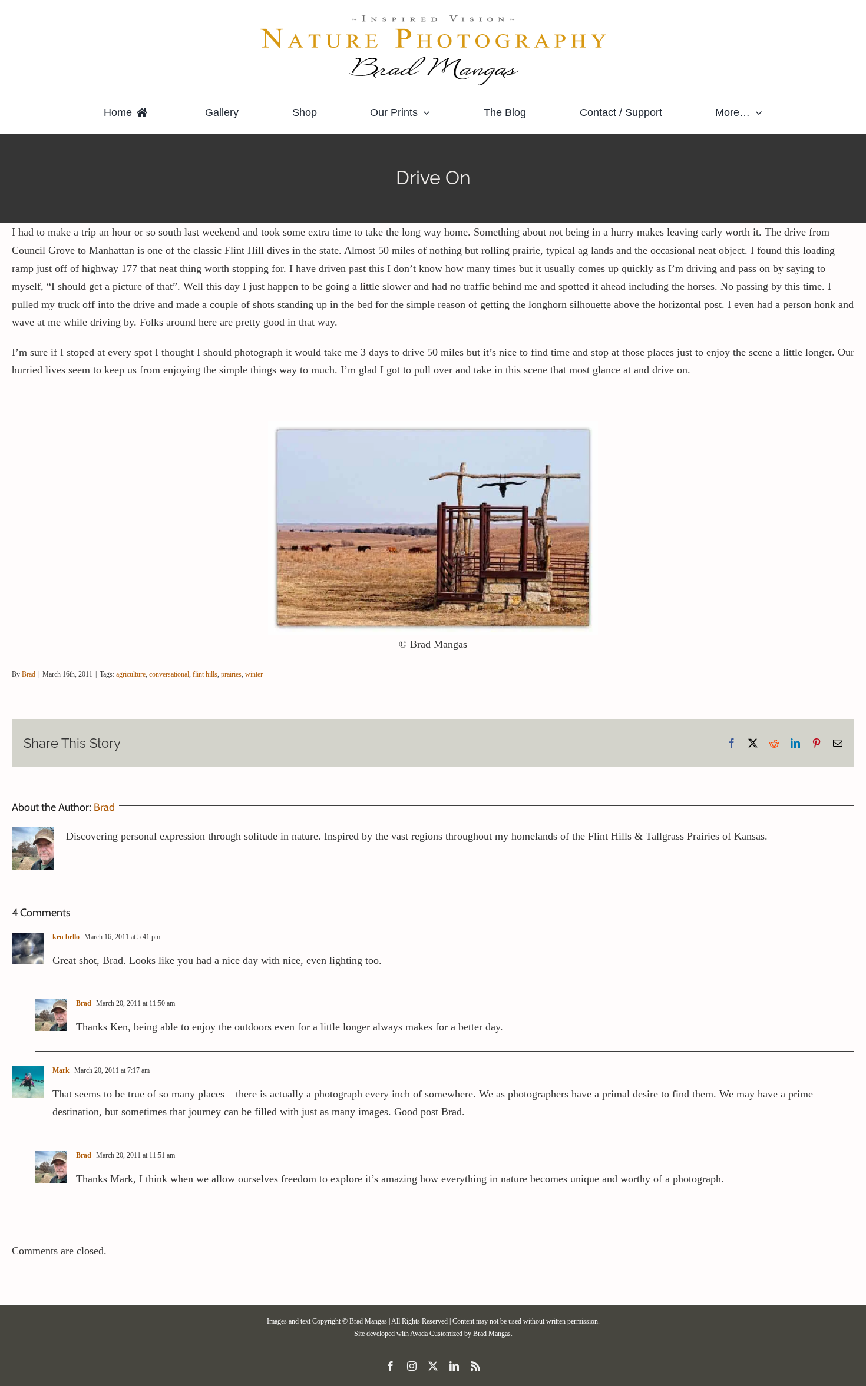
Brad (28, 674)
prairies (231, 674)
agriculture (131, 674)
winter (254, 674)
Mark (61, 1070)
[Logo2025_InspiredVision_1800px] (433, 17)
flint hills (205, 674)
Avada (419, 1333)
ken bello (66, 937)
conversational (169, 674)
